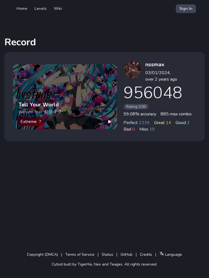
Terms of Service (79, 254)
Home (22, 8)
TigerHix (85, 264)
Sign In (185, 8)
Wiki (58, 8)
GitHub (127, 254)
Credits (146, 254)
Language (173, 254)
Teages (116, 264)
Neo (97, 264)
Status (107, 254)
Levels (41, 8)
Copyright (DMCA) (42, 254)
